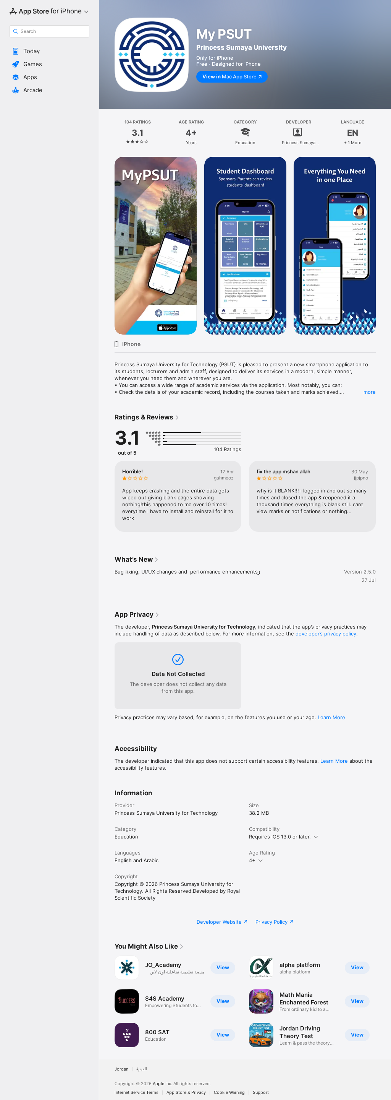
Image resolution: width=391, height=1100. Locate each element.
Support (261, 1092)
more (370, 392)
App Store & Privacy (186, 1092)
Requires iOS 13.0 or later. (280, 837)
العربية (141, 1069)
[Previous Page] (107, 132)
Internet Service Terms (136, 1092)
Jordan (121, 1069)
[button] (49, 51)
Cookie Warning (229, 1092)
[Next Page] (383, 132)
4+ (252, 860)
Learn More (331, 717)
